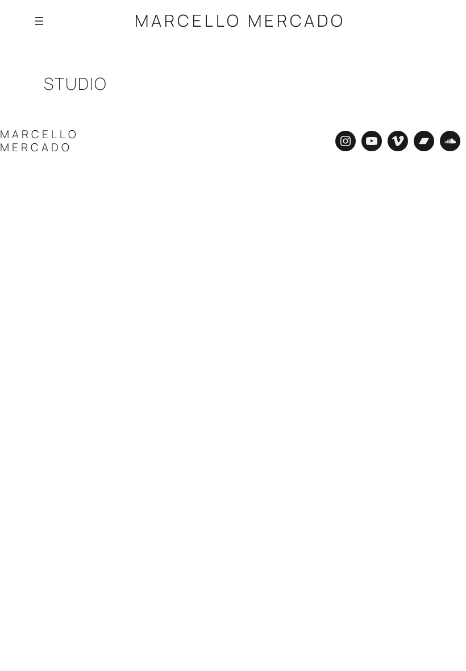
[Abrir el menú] (39, 21)
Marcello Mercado (240, 20)
